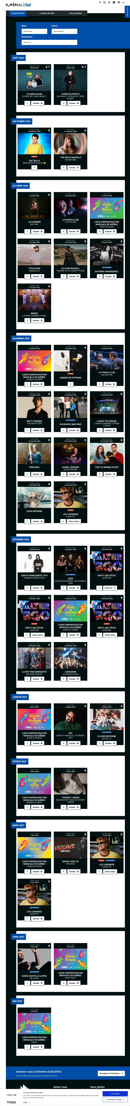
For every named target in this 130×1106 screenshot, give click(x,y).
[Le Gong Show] (27, 103)
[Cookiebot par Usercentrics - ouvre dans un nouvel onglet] (11, 1102)
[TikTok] (109, 3)
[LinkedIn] (114, 3)
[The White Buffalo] (63, 167)
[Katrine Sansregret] (100, 276)
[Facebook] (100, 3)
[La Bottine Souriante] (27, 679)
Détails (25, 1102)
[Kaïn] (63, 588)
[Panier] (119, 3)
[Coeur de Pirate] (63, 103)
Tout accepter (115, 1093)
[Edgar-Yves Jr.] (63, 871)
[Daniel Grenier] (63, 474)
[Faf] (63, 743)
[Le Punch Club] (63, 231)
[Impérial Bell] (18, 4)
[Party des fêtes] (99, 588)
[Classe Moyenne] (100, 743)
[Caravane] (63, 679)
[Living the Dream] (100, 430)
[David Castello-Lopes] (27, 983)
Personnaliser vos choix (114, 1099)
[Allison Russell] (63, 276)
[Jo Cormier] (27, 231)
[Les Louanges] (63, 521)
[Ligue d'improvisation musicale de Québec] (100, 231)
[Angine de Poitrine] (70, 384)
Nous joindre (127, 11)
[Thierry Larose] (63, 807)
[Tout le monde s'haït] (100, 474)
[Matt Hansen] (27, 430)
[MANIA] (27, 320)
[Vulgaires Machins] (63, 430)
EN (123, 2)
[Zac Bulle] (34, 167)
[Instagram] (104, 3)
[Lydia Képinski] (27, 521)
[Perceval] (27, 474)
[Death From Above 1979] (27, 588)
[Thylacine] (27, 276)
